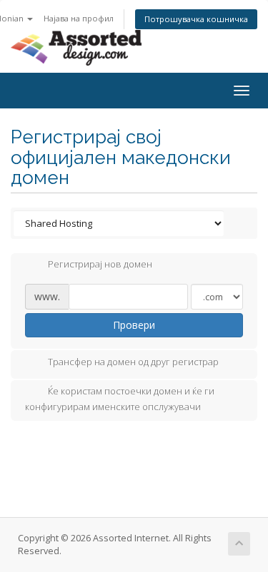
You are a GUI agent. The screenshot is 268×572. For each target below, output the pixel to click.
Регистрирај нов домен (100, 264)
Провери (134, 325)
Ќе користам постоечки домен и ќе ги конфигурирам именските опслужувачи (119, 398)
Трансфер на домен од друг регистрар (133, 361)
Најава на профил (79, 18)
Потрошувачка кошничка (196, 19)
